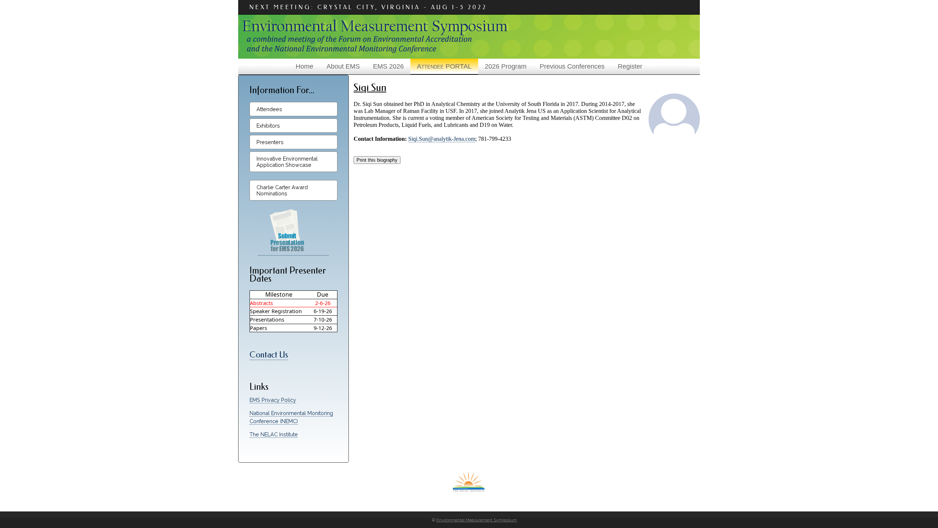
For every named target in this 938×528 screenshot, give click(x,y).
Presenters (270, 142)
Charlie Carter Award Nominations (282, 190)
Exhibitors (268, 125)
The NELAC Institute (274, 434)
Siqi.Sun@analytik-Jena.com (441, 139)
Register (630, 66)
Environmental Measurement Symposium (476, 519)
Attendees (269, 109)
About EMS (343, 66)
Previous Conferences (572, 66)
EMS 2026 (388, 66)
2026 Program (506, 66)
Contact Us (269, 355)
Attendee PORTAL (444, 66)
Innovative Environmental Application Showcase (287, 161)
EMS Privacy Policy (273, 400)
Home (304, 66)
